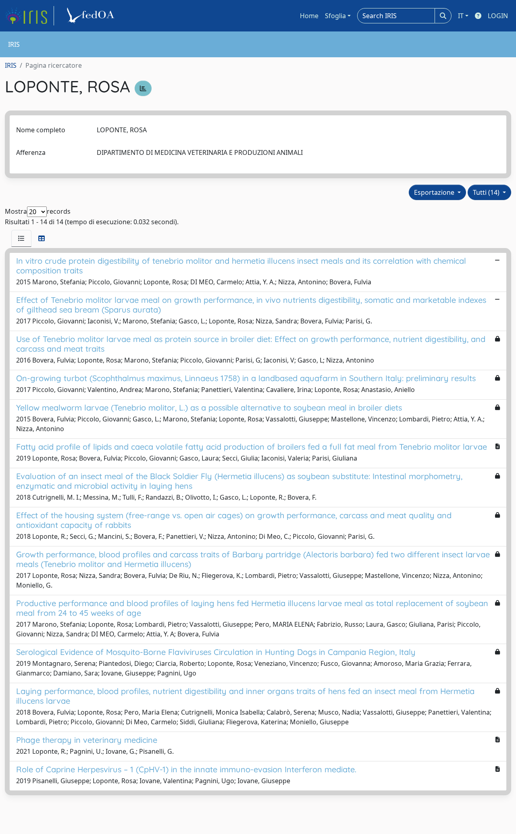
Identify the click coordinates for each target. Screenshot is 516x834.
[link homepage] (29, 15)
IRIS (11, 65)
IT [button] (461, 15)
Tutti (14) (487, 192)
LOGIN (498, 15)
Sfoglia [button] (335, 15)
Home (309, 15)
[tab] (21, 238)
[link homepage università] (91, 15)
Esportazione (435, 192)
